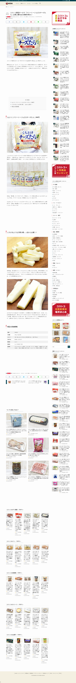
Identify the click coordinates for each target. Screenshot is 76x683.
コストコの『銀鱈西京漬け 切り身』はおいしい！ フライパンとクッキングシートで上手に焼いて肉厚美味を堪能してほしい (64, 125)
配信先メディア (46, 673)
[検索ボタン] (40, 3)
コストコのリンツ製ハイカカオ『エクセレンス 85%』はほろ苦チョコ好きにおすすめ (64, 60)
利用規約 (31, 673)
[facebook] (63, 0)
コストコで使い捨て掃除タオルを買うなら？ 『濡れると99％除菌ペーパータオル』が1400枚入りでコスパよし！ (64, 118)
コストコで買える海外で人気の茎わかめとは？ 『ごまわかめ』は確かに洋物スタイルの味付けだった (64, 87)
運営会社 (27, 673)
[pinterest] (66, 0)
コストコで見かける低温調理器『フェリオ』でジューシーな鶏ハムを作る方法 (64, 146)
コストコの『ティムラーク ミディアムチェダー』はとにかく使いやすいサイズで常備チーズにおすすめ (64, 66)
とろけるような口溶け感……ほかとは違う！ (22, 104)
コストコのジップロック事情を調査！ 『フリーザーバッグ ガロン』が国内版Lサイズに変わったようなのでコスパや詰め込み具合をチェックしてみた (64, 35)
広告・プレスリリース (54, 673)
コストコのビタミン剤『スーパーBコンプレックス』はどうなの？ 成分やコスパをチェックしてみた (64, 133)
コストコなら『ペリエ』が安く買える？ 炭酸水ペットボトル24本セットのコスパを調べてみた (64, 53)
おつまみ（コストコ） (15, 16)
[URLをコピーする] (45, 22)
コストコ (8, 16)
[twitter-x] (64, 0)
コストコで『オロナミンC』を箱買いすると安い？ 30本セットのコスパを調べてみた (64, 100)
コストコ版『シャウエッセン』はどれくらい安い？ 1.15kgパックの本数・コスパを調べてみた (64, 106)
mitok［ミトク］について (19, 673)
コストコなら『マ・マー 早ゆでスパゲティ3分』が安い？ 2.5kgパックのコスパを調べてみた (64, 152)
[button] (9, 22)
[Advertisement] (17, 82)
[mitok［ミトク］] (9, 3)
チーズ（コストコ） (32, 16)
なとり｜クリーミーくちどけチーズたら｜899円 (23, 102)
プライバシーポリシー (38, 673)
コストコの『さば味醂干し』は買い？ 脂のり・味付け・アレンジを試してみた (64, 73)
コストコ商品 (26, 16)
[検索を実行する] (69, 347)
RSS (60, 673)
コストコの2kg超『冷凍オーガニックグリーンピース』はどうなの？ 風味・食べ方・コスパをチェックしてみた (64, 158)
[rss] (68, 0)
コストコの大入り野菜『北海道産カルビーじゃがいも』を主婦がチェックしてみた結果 (64, 93)
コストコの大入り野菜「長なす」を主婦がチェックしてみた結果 (64, 47)
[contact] (69, 0)
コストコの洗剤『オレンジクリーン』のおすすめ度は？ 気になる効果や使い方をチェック (64, 140)
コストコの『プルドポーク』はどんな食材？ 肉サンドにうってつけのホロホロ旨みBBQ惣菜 (64, 42)
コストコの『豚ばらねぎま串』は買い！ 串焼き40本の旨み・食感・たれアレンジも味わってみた (64, 112)
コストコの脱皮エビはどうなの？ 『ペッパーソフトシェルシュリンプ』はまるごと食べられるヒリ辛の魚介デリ (64, 79)
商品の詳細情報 (15, 106)
